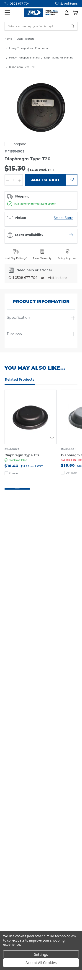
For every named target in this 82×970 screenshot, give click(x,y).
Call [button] (22, 278)
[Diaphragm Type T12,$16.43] (30, 417)
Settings (41, 954)
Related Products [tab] (19, 379)
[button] (67, 12)
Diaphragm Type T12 (22, 455)
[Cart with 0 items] (75, 12)
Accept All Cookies (41, 962)
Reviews (14, 334)
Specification (18, 317)
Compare (18, 144)
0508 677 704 (20, 3)
